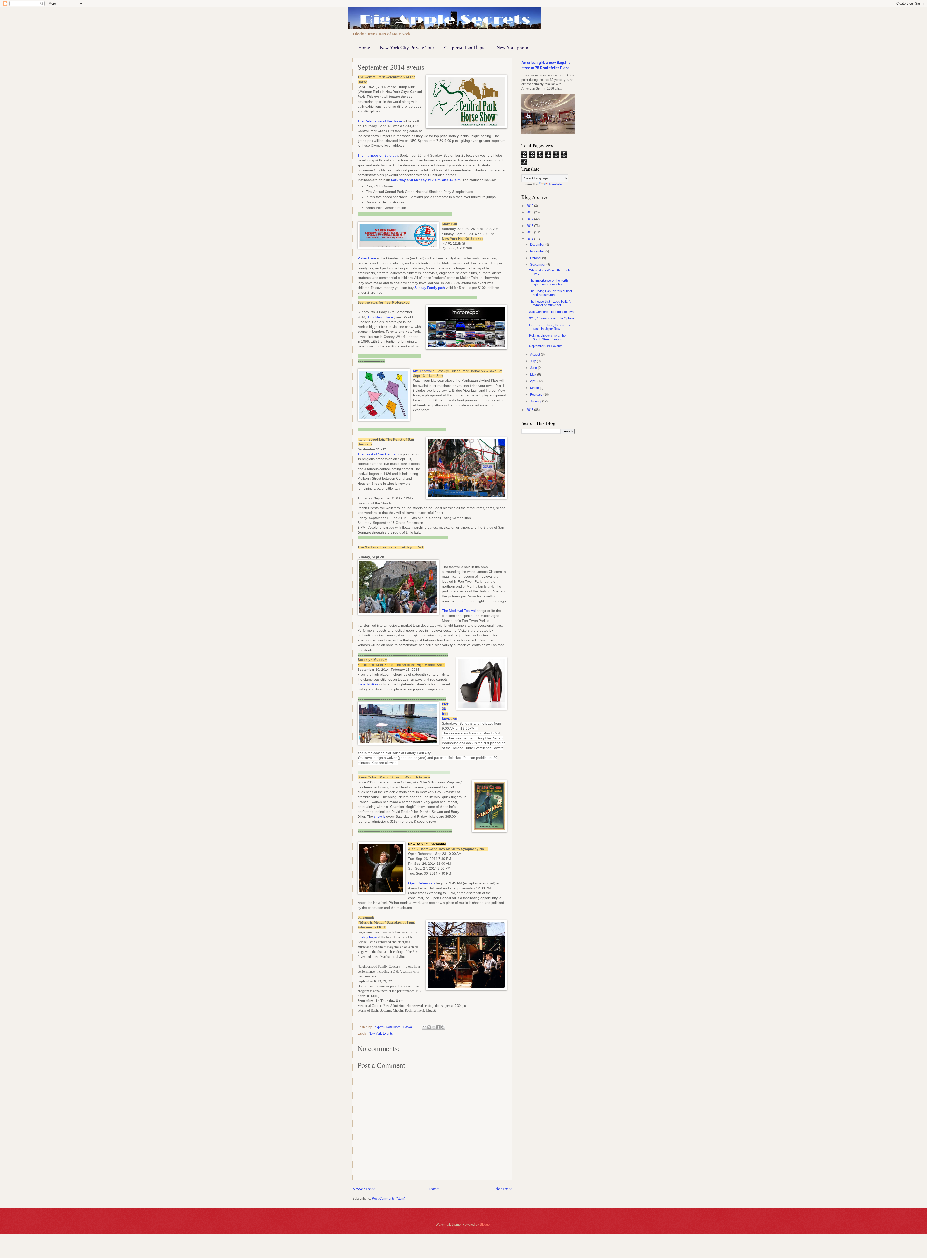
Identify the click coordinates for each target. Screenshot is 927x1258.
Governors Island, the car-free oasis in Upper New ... (550, 327)
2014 (530, 239)
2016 (530, 226)
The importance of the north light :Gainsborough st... (548, 282)
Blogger (485, 1224)
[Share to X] (433, 1027)
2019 (530, 205)
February (536, 394)
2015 (530, 232)
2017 (530, 219)
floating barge (367, 937)
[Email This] (424, 1027)
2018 (530, 212)
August (535, 354)
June (534, 368)
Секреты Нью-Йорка (465, 47)
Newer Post (363, 1189)
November (537, 251)
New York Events (381, 1033)
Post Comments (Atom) (388, 1198)
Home (364, 47)
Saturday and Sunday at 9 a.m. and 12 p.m (425, 180)
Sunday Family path (429, 288)
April (533, 381)
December (537, 244)
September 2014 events (545, 346)
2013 (530, 410)
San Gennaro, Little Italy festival (551, 312)
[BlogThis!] (429, 1027)
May (533, 374)
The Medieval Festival (459, 611)
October (536, 258)
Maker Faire (367, 258)
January (536, 401)
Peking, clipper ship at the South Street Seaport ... (547, 337)
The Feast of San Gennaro (378, 454)
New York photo (512, 47)
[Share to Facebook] (438, 1027)
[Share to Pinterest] (442, 1027)
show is (379, 816)
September (538, 264)
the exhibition (368, 684)
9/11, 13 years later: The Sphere (551, 318)
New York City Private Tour (407, 47)
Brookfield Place (380, 317)
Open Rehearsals (421, 883)
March (535, 388)
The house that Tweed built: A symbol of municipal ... (549, 303)
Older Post (501, 1189)
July (533, 361)
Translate (555, 184)
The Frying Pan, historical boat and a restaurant (550, 293)
